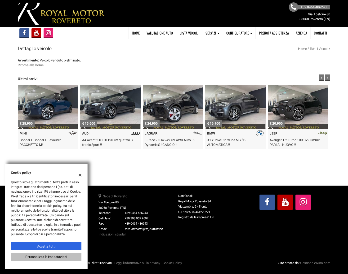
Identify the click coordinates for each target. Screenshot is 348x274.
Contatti (320, 32)
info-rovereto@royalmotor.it (144, 229)
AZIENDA (301, 32)
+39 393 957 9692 (136, 218)
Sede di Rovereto (115, 196)
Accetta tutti (46, 246)
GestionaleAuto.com (315, 263)
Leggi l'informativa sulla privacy (137, 263)
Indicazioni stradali (112, 234)
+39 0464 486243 (136, 213)
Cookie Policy (172, 263)
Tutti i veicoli (319, 49)
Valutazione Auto (160, 32)
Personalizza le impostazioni (46, 257)
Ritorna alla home (31, 65)
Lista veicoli (189, 32)
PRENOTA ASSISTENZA (274, 32)
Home (136, 32)
